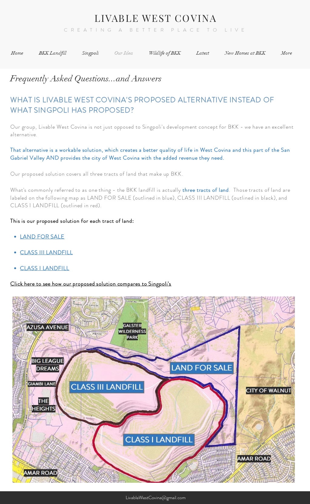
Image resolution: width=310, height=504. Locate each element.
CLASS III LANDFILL (46, 252)
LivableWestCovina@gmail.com (156, 497)
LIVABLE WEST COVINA (155, 17)
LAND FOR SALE (42, 237)
